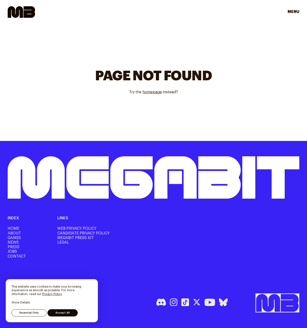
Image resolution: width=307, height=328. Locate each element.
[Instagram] (173, 302)
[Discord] (161, 302)
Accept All (62, 312)
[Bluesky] (223, 302)
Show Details (21, 302)
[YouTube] (209, 302)
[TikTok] (185, 302)
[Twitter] (197, 302)
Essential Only (29, 312)
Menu (295, 12)
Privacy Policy (52, 294)
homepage (152, 92)
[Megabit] (21, 12)
